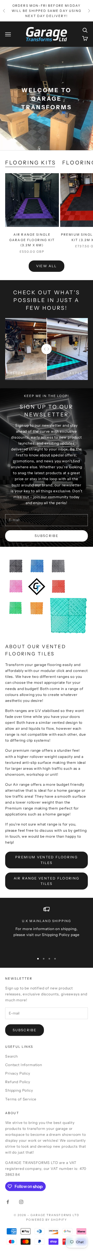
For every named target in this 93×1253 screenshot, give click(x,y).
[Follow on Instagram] (21, 1201)
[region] (46, 928)
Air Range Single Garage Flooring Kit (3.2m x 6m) (32, 240)
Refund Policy (17, 1082)
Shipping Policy (19, 1090)
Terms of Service (20, 1099)
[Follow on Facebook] (7, 1201)
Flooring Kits (30, 163)
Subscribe (46, 536)
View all (46, 266)
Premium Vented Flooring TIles (46, 860)
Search (11, 1056)
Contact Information (23, 1064)
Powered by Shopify (46, 1220)
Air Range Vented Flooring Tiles (47, 881)
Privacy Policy (17, 1073)
